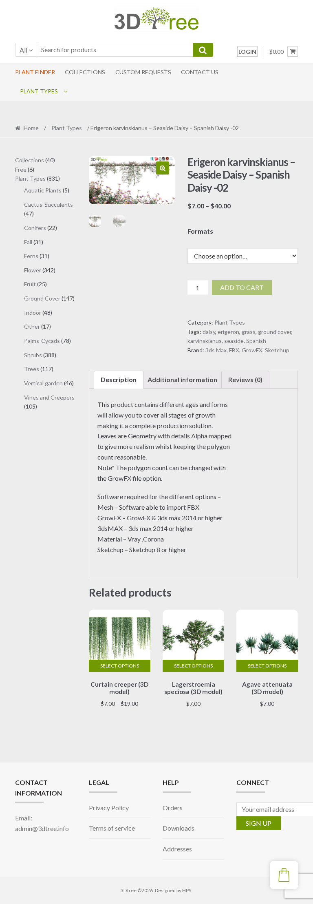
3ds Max (216, 350)
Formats (200, 231)
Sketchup (277, 350)
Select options (119, 666)
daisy (209, 331)
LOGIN (247, 51)
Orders (173, 807)
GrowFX (252, 350)
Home (31, 127)
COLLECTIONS (85, 72)
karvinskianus (204, 340)
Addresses (177, 849)
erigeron (228, 331)
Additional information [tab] (182, 379)
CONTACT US (199, 72)
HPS (186, 890)
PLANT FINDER (35, 72)
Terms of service (112, 828)
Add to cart (242, 287)
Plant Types (39, 91)
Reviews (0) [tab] (245, 379)
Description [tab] (119, 379)
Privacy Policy (109, 807)
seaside (234, 340)
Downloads (178, 828)
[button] (162, 168)
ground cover (274, 331)
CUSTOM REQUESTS (143, 72)
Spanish (256, 340)
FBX (234, 350)
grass (249, 331)
